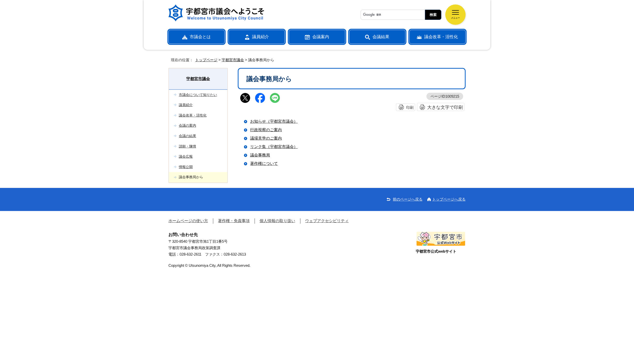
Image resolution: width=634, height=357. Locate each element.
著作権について (264, 163)
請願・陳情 (187, 146)
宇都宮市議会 (233, 60)
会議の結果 (187, 136)
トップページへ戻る (449, 199)
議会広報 (186, 156)
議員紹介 (260, 36)
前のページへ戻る (408, 199)
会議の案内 (187, 125)
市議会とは (200, 36)
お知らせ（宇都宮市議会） (274, 121)
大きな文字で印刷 (445, 107)
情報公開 (186, 167)
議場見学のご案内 (266, 138)
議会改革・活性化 (441, 36)
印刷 (410, 107)
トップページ (206, 60)
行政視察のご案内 (266, 130)
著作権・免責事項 (234, 221)
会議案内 (320, 36)
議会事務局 (260, 155)
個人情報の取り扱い (277, 221)
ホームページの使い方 (188, 221)
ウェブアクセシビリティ (327, 221)
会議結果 (380, 36)
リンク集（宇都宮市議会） (274, 147)
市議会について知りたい (198, 95)
